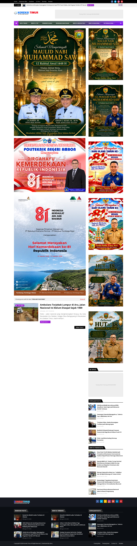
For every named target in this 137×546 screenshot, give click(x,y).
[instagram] (118, 1)
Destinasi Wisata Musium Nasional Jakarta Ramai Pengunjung (108, 490)
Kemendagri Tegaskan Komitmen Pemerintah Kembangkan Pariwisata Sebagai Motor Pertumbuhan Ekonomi (109, 482)
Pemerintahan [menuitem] (47, 23)
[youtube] (113, 501)
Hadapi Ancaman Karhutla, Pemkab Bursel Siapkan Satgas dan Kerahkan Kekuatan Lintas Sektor (71, 534)
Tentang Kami (105, 543)
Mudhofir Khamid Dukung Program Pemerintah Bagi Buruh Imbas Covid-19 (109, 431)
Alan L (51, 543)
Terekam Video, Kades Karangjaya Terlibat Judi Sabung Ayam (107, 423)
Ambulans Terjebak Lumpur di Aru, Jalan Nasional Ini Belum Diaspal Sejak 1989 (62, 306)
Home (15, 1)
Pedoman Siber (23, 1)
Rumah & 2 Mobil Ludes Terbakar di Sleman (33, 516)
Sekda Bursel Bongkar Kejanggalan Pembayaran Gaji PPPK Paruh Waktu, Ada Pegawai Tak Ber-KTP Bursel (56, 5)
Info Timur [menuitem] (23, 23)
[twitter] (115, 1)
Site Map (44, 1)
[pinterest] (122, 1)
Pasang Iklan (97, 543)
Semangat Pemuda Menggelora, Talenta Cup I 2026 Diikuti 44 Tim (109, 415)
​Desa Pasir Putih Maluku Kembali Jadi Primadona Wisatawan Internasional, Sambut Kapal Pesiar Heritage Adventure (110, 454)
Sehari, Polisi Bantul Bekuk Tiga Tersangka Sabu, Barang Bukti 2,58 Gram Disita (72, 524)
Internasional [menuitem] (109, 23)
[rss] (105, 501)
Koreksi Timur (27, 543)
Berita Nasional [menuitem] (94, 23)
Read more (44, 322)
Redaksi (50, 1)
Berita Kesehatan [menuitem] (79, 23)
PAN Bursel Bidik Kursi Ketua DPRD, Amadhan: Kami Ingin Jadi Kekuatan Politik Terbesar (108, 407)
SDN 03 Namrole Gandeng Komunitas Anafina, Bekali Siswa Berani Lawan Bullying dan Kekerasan (34, 524)
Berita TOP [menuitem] (34, 23)
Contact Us (114, 543)
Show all (82, 299)
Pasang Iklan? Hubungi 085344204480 (89, 14)
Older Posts (79, 327)
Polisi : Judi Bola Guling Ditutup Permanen (107, 439)
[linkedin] (117, 501)
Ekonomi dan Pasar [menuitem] (62, 23)
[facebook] (112, 1)
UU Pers (38, 1)
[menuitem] (16, 23)
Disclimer (31, 1)
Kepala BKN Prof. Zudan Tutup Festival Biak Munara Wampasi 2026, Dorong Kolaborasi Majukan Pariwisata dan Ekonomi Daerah (109, 464)
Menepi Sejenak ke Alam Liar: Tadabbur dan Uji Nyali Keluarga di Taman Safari (109, 473)
